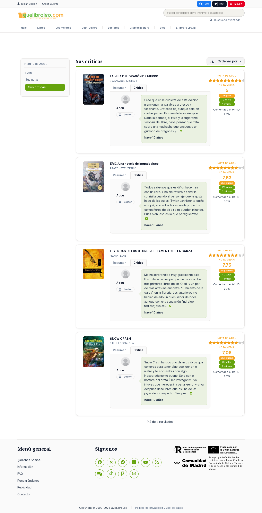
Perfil (28, 73)
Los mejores (63, 27)
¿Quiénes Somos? (29, 460)
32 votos (227, 362)
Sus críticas (37, 87)
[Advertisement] (131, 46)
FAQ (20, 473)
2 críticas (227, 366)
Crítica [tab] (138, 87)
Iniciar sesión (29, 3)
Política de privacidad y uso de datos (159, 507)
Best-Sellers (89, 27)
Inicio (23, 27)
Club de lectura (139, 27)
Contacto (23, 494)
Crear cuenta (50, 3)
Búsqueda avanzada (227, 19)
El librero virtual (185, 27)
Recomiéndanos (28, 480)
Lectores (113, 27)
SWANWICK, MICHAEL (124, 80)
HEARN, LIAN (118, 255)
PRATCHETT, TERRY (123, 168)
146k (221, 3)
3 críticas (227, 191)
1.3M (206, 3)
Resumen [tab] (119, 87)
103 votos (227, 187)
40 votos (227, 274)
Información (25, 466)
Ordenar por (227, 61)
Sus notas (31, 79)
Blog (162, 27)
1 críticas (227, 104)
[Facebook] (99, 462)
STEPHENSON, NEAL (122, 343)
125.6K (238, 3)
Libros (41, 27)
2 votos (227, 99)
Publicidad (24, 487)
